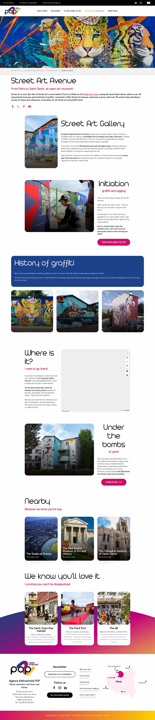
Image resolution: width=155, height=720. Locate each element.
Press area (84, 676)
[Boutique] (135, 4)
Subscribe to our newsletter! (59, 674)
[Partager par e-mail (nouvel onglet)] (29, 107)
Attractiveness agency (89, 689)
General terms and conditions (92, 715)
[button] (149, 3)
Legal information (64, 715)
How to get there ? (88, 695)
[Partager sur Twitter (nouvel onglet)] (18, 107)
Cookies (106, 715)
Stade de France (91, 94)
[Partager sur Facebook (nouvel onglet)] (12, 107)
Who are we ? (85, 670)
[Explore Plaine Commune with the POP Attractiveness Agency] (10, 11)
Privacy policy (76, 715)
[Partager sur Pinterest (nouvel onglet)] (23, 107)
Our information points (60, 695)
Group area (84, 682)
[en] (149, 3)
